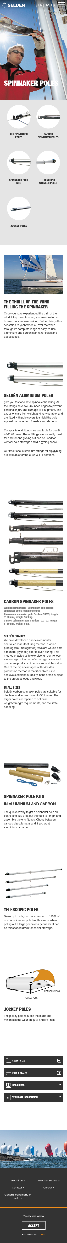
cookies (41, 1234)
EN (40, 5)
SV (47, 5)
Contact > (18, 1187)
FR (53, 5)
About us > (18, 1180)
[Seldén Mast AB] (13, 5)
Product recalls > (49, 1180)
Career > (48, 1187)
